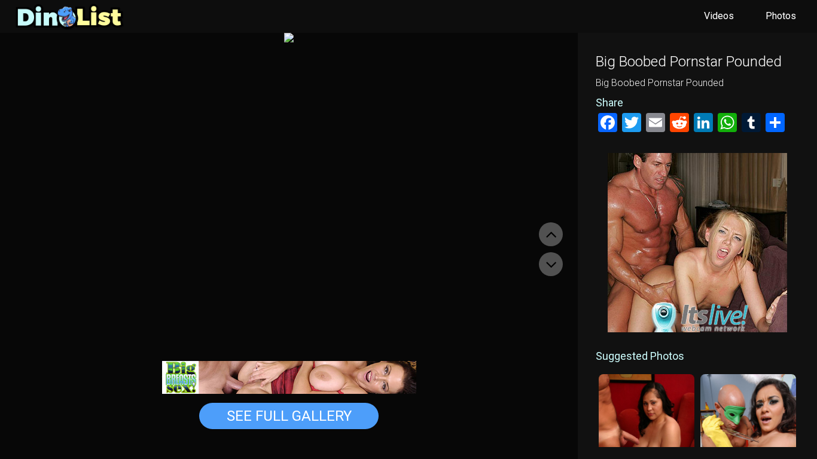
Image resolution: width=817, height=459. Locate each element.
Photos (781, 16)
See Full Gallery (289, 416)
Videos (719, 16)
